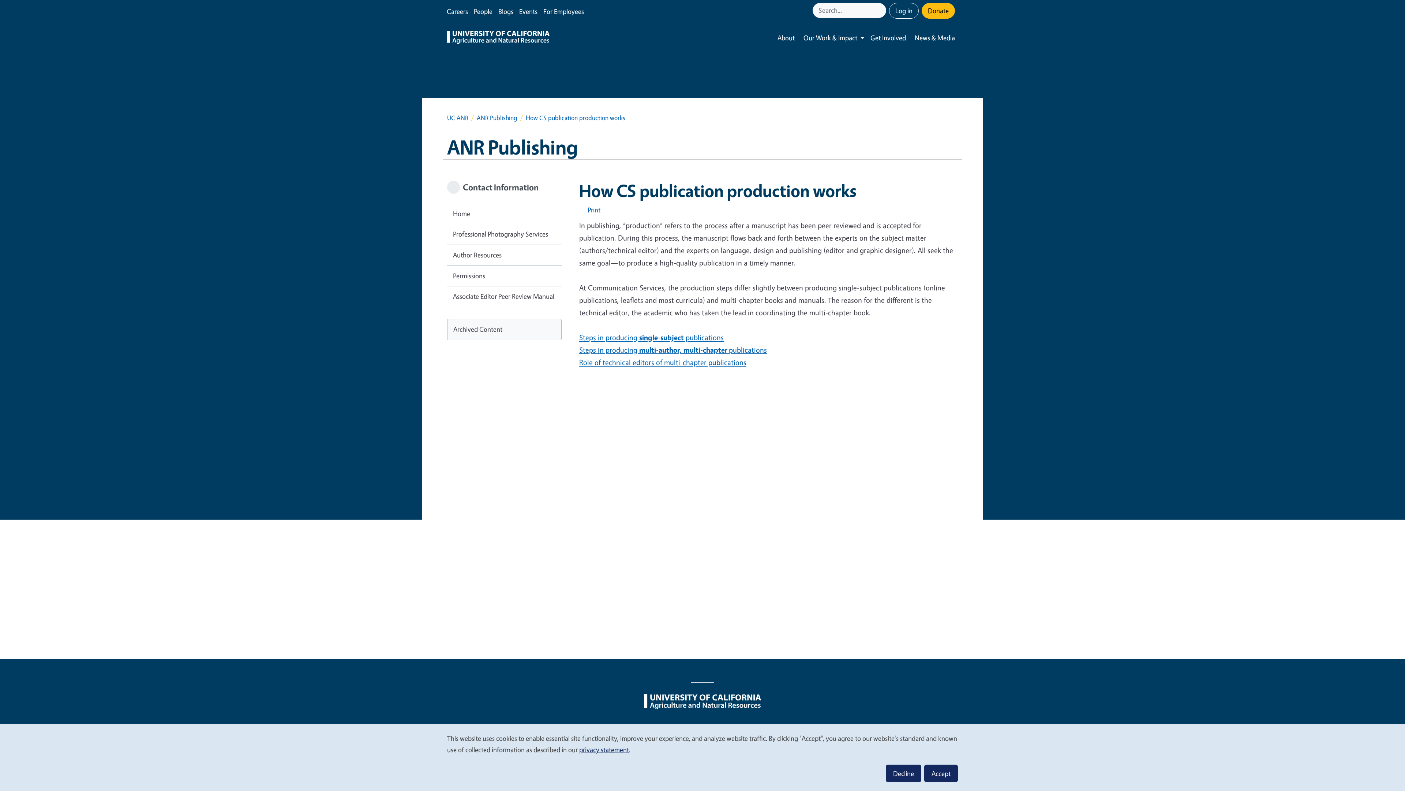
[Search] (881, 10)
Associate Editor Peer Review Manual (503, 296)
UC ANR (457, 118)
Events (528, 11)
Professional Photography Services (500, 234)
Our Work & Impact (830, 37)
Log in (904, 10)
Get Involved (888, 37)
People (483, 11)
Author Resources (477, 254)
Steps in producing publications (651, 337)
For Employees (563, 11)
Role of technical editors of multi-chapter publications (662, 362)
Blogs (505, 11)
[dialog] (702, 757)
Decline (903, 773)
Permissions (469, 275)
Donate (938, 10)
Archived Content (477, 329)
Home (461, 213)
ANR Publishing (497, 118)
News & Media (935, 37)
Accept (941, 773)
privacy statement (604, 749)
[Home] (498, 38)
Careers (457, 11)
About (786, 37)
